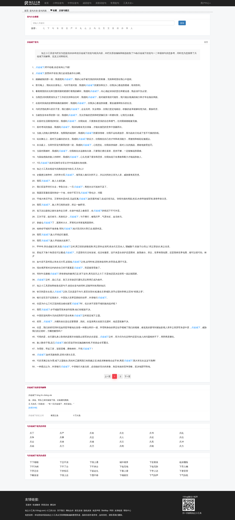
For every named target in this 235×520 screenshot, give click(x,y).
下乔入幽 (183, 466)
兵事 (62, 437)
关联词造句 (100, 2)
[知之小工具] (32, 3)
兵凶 (32, 445)
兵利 (122, 445)
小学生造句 (58, 2)
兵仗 (151, 437)
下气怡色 (183, 475)
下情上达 (64, 475)
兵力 (181, 445)
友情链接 (118, 510)
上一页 (107, 376)
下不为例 (34, 466)
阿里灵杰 (45, 504)
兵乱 (181, 432)
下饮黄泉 (153, 462)
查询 (182, 23)
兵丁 (32, 432)
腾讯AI (53, 504)
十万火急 (77, 415)
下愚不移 (94, 475)
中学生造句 (73, 2)
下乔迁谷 (34, 470)
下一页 (127, 376)
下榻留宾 (124, 475)
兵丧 (92, 432)
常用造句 (114, 2)
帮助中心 (127, 510)
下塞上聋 (124, 470)
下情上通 (94, 462)
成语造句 (87, 2)
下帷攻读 (34, 475)
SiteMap (104, 510)
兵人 (122, 437)
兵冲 (181, 441)
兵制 (151, 445)
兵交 (92, 437)
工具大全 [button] (127, 2)
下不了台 (64, 466)
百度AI (28, 504)
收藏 (54, 10)
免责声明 (96, 510)
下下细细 (34, 462)
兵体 (62, 441)
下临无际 (153, 466)
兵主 (122, 432)
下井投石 (64, 470)
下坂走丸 (94, 470)
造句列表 (42, 10)
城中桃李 (124, 462)
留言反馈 (78, 510)
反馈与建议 (64, 10)
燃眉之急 (54, 415)
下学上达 (153, 470)
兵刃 (92, 445)
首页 (46, 2)
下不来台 (94, 466)
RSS (111, 510)
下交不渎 (64, 462)
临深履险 (183, 462)
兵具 (151, 441)
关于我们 (61, 510)
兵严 (62, 432)
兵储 (92, 441)
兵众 (32, 441)
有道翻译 (36, 504)
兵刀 (62, 445)
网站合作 (70, 510)
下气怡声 (153, 475)
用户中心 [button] (205, 2)
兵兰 (122, 441)
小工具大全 (51, 510)
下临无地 (124, 466)
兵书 (151, 432)
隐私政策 (87, 510)
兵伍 (181, 437)
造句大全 (34, 10)
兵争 (32, 437)
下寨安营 (183, 470)
